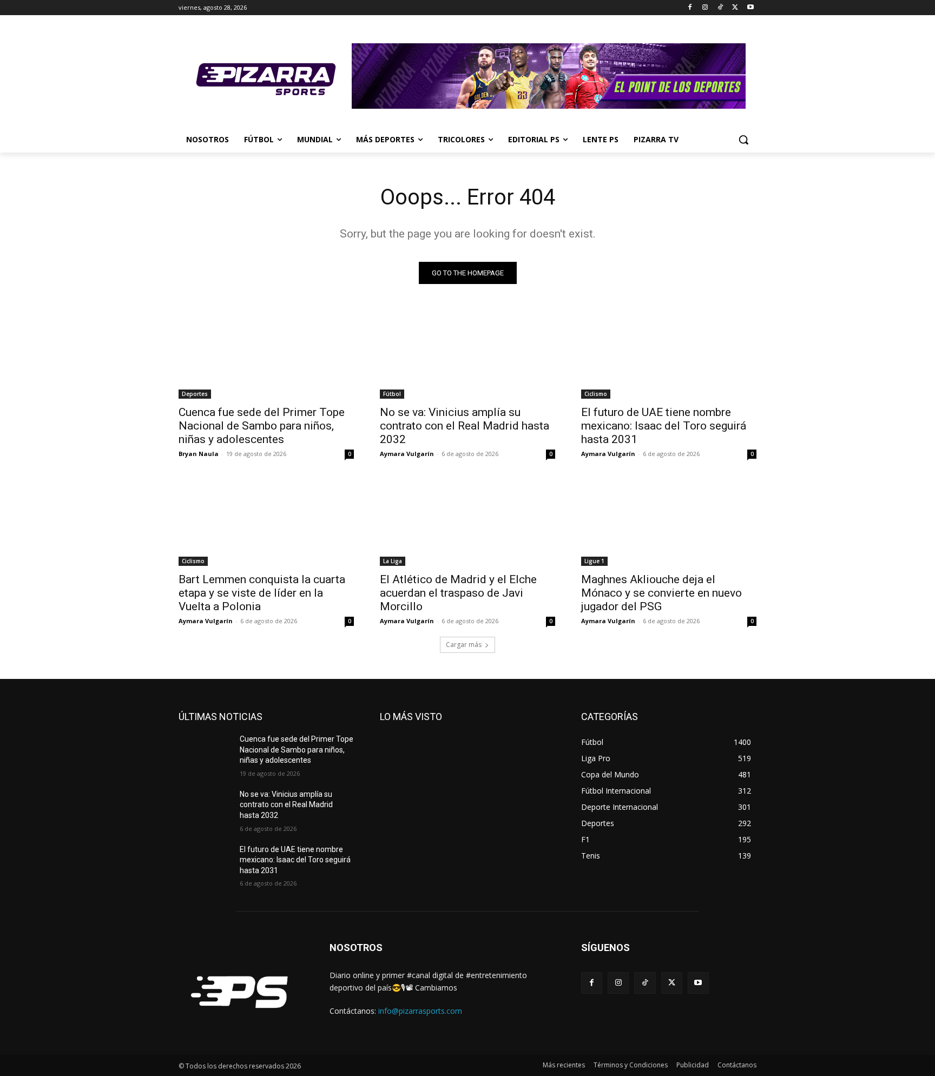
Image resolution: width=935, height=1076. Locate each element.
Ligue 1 (594, 561)
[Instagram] (705, 8)
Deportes (195, 394)
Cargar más (464, 644)
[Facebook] (690, 8)
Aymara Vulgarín (407, 454)
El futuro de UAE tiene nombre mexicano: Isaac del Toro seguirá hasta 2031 (663, 426)
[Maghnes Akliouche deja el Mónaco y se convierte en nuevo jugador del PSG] (668, 522)
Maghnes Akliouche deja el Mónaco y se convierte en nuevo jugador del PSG (661, 593)
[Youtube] (750, 8)
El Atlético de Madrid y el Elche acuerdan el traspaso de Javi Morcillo (458, 593)
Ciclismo (595, 394)
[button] (743, 140)
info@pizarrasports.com (420, 1011)
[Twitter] (735, 8)
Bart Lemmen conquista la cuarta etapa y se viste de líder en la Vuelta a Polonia (262, 593)
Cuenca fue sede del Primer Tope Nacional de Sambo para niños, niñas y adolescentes (262, 426)
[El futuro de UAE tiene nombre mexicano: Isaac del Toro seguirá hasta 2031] (668, 355)
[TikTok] (720, 8)
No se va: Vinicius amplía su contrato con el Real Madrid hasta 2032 (464, 426)
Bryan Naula (199, 454)
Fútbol (392, 394)
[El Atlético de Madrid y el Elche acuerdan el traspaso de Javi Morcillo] (467, 522)
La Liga (392, 561)
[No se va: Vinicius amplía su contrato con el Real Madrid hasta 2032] (467, 355)
